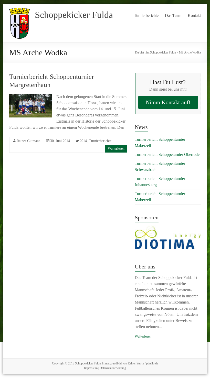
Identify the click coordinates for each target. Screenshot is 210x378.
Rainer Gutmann (28, 141)
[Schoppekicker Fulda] (19, 10)
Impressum (91, 368)
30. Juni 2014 (60, 141)
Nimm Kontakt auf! (168, 102)
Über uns (145, 266)
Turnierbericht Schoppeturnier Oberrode (167, 154)
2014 (83, 141)
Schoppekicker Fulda (74, 15)
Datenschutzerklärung (113, 368)
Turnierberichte (146, 15)
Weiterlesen (116, 148)
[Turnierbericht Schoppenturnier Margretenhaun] (30, 96)
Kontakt (194, 15)
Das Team (173, 15)
